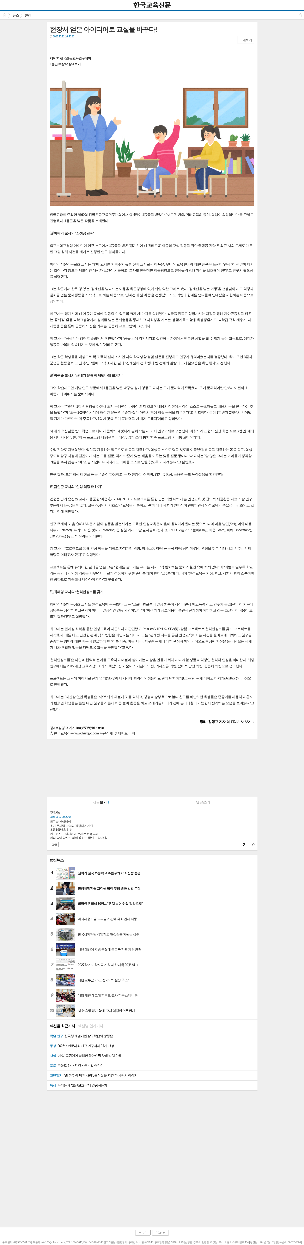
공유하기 (299, 15)
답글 (54, 844)
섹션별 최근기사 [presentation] (62, 1026)
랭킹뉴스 (57, 860)
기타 (78, 45)
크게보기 (245, 40)
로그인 (143, 1232)
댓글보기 (101, 802)
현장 (28, 15)
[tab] (62, 1026)
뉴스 (15, 15)
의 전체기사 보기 (225, 722)
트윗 (61, 45)
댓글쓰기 (203, 802)
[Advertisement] (152, 768)
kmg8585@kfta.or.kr (90, 728)
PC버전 (160, 1232)
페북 (53, 45)
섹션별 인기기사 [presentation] (90, 1026)
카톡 (70, 45)
